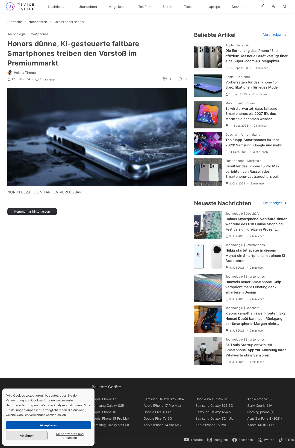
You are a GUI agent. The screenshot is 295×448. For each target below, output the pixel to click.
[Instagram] (220, 440)
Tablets (189, 7)
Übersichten (88, 7)
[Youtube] (194, 440)
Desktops (239, 7)
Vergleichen (117, 7)
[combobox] (273, 6)
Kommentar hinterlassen (32, 211)
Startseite (14, 22)
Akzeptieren (48, 425)
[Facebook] (244, 440)
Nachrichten (57, 7)
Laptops (213, 7)
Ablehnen (27, 435)
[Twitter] (268, 440)
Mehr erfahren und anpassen (70, 435)
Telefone (144, 7)
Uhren (167, 7)
